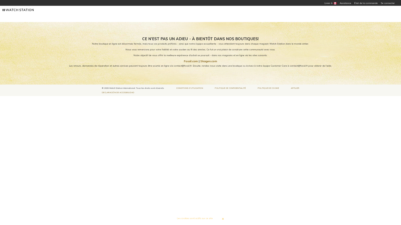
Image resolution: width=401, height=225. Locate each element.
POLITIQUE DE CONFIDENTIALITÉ (230, 88)
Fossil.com (191, 61)
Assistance (345, 3)
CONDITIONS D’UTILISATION (189, 88)
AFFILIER (295, 88)
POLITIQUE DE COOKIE (268, 88)
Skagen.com (208, 61)
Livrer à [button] (330, 3)
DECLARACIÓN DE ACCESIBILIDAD (118, 92)
